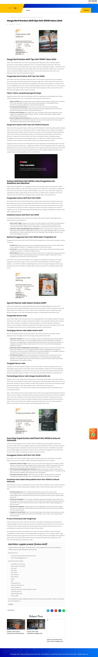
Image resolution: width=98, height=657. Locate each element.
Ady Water (11, 24)
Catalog (10, 604)
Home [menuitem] (28, 10)
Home (8, 17)
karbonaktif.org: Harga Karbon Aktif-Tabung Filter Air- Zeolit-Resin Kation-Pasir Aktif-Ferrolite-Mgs (48, 654)
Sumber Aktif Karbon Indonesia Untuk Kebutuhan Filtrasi (15, 632)
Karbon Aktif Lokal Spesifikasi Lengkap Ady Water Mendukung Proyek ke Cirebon (36, 632)
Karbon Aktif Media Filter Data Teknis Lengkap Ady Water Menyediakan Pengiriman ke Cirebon (55, 640)
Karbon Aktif (14, 17)
